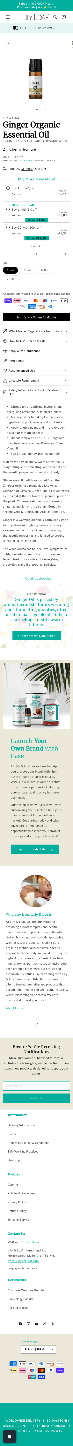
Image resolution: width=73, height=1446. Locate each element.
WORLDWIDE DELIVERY (22, 1420)
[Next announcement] (66, 5)
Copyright (14, 1184)
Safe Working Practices (23, 1151)
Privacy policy (51, 1388)
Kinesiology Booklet (20, 1299)
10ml (12, 271)
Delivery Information (21, 1125)
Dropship (14, 1160)
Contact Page (30, 1242)
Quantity (36, 246)
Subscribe (36, 1098)
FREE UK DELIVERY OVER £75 (40, 28)
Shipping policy (49, 1394)
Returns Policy (17, 1211)
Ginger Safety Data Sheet (36, 635)
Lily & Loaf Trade (34, 1384)
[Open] (9, 1436)
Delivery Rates (26, 160)
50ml (29, 271)
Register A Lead (18, 1307)
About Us (12, 1008)
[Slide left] (28, 109)
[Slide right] (45, 109)
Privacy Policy (17, 1202)
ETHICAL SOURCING (51, 1425)
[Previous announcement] (7, 5)
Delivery (27, 168)
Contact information (38, 1400)
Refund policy (33, 1388)
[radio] (36, 191)
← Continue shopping (36, 578)
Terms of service (28, 1394)
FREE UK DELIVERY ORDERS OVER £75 (36, 1431)
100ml (47, 271)
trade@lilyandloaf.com (23, 1260)
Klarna (12, 1134)
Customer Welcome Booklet (26, 1290)
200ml (13, 279)
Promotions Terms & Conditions (28, 1142)
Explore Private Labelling (35, 849)
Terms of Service (18, 1219)
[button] (8, 17)
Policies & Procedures (22, 1193)
